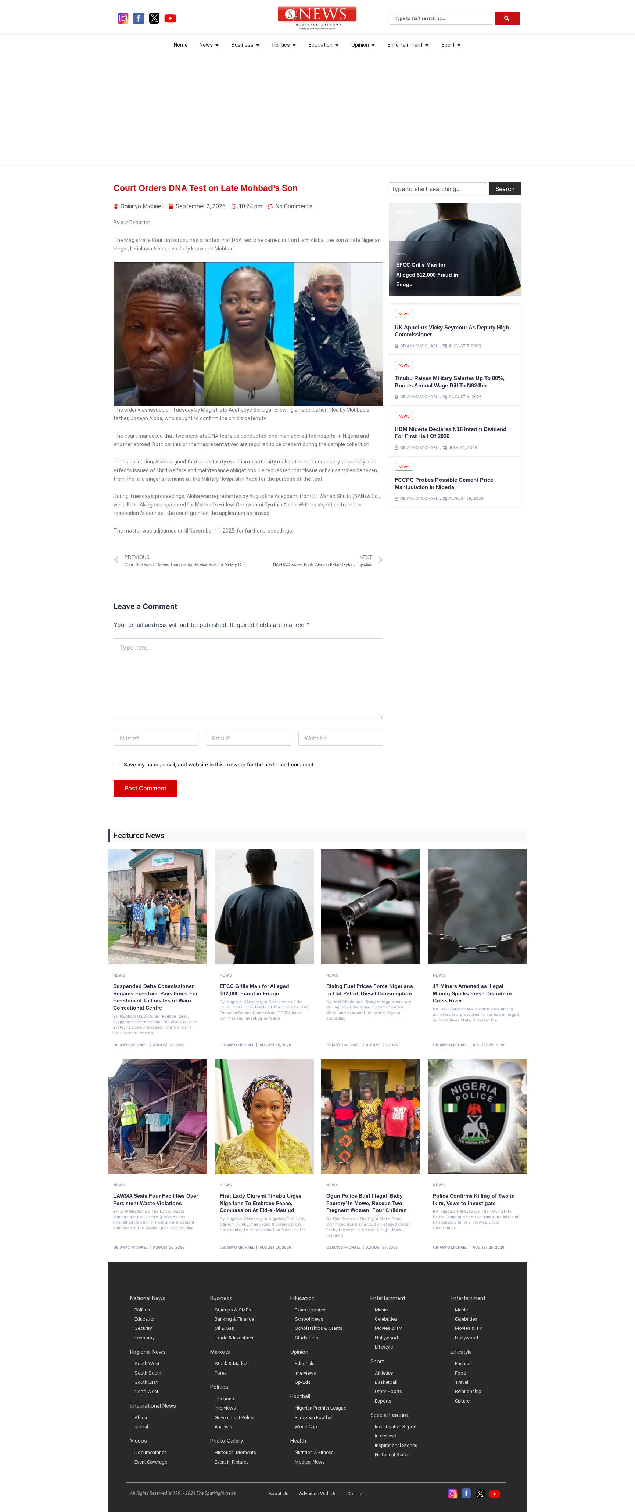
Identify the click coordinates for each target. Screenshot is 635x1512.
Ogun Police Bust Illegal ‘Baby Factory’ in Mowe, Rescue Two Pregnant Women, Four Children (366, 1203)
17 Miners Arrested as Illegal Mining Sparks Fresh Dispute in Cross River (472, 993)
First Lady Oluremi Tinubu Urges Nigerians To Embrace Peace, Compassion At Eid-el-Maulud (261, 1203)
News (401, 244)
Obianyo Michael (130, 1045)
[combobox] (441, 18)
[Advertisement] (317, 106)
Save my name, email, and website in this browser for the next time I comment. (219, 764)
